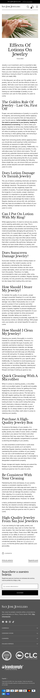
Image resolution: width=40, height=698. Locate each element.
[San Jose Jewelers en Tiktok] (13, 622)
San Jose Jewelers (17, 681)
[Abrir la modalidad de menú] (37, 7)
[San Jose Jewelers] (14, 1)
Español (4, 678)
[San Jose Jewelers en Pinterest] (6, 622)
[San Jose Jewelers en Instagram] (10, 622)
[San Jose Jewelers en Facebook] (3, 622)
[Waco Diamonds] (27, 1)
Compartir (8, 553)
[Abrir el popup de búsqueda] (28, 7)
